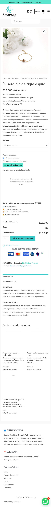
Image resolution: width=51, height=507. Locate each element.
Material (6, 140)
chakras (12, 266)
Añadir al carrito (23, 238)
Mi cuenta (7, 478)
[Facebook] (28, 11)
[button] (11, 245)
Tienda (10, 78)
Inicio (4, 78)
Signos (16, 78)
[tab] (25, 276)
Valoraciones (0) (9, 281)
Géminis (24, 78)
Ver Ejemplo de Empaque (13, 165)
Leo (29, 263)
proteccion (27, 266)
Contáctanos (9, 485)
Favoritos (7, 488)
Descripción (8, 277)
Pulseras (35, 263)
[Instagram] (30, 11)
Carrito (6, 481)
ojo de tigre (19, 266)
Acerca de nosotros (11, 475)
